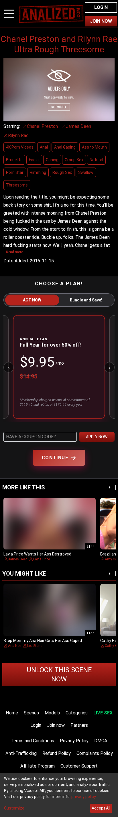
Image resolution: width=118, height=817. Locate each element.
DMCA (100, 740)
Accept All (101, 808)
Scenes (31, 713)
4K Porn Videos (20, 147)
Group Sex (74, 159)
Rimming (38, 172)
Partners (79, 725)
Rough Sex (62, 172)
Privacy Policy (74, 740)
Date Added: (16, 261)
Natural (96, 159)
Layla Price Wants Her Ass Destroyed (37, 554)
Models (52, 713)
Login (101, 7)
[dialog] (59, 795)
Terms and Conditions (32, 740)
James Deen (17, 559)
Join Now (101, 21)
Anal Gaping (65, 147)
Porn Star (14, 172)
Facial (34, 159)
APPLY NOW (96, 437)
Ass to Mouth (94, 147)
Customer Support (79, 766)
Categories (77, 713)
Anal (44, 147)
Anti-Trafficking (21, 753)
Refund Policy (56, 753)
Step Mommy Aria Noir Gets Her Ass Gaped (42, 640)
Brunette (14, 159)
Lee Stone (34, 646)
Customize (14, 808)
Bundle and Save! (86, 300)
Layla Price (41, 559)
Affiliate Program (37, 766)
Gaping (52, 159)
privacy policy (83, 796)
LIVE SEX (103, 713)
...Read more (13, 252)
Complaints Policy (94, 753)
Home (12, 713)
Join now (56, 725)
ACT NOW (32, 300)
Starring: (11, 126)
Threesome (17, 185)
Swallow (85, 172)
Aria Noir (14, 646)
